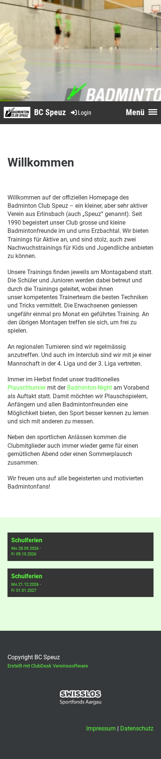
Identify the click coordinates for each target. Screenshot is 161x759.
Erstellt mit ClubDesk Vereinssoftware (47, 666)
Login (84, 112)
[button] (80, 546)
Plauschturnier (26, 387)
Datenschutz (137, 728)
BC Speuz (50, 112)
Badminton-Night (89, 387)
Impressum (101, 728)
